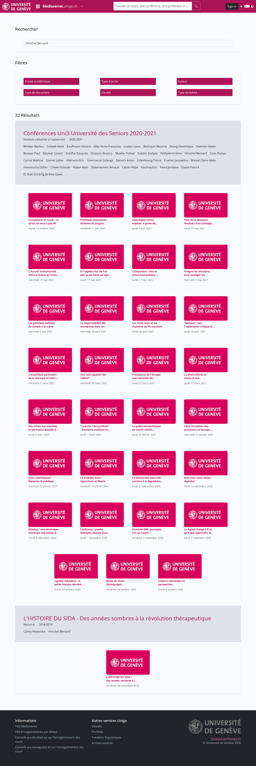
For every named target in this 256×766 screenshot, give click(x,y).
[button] (51, 81)
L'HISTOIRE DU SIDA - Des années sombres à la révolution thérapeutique (117, 618)
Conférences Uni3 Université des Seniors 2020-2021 (90, 133)
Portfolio (97, 732)
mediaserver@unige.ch (226, 739)
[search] (196, 6)
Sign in (232, 6)
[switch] (247, 6)
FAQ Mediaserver (26, 726)
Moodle (97, 726)
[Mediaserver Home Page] (56, 6)
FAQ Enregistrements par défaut (36, 732)
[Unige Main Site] (16, 6)
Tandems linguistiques (106, 737)
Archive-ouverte (102, 743)
